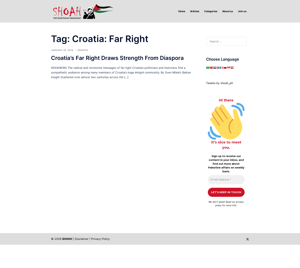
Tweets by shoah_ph (219, 83)
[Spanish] (232, 67)
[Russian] (225, 67)
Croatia (82, 50)
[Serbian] (228, 67)
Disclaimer (82, 239)
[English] (218, 67)
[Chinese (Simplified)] (211, 67)
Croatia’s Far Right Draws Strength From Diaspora (117, 58)
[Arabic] (207, 67)
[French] (221, 67)
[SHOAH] (82, 11)
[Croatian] (214, 67)
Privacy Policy (100, 239)
